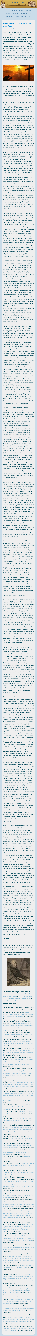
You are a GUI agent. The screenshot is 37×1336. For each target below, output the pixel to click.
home (7, 11)
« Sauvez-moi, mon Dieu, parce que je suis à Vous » (17, 1140)
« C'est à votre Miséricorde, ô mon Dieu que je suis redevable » (18, 1152)
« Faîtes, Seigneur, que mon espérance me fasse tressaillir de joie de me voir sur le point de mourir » (18, 1301)
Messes (21, 11)
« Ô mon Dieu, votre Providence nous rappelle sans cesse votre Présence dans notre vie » (18, 1053)
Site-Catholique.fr (18, 3)
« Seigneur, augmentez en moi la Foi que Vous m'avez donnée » (17, 1036)
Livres (17, 17)
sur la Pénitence (14, 29)
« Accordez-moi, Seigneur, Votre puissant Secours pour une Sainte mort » (18, 1329)
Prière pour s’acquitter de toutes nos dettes (17, 25)
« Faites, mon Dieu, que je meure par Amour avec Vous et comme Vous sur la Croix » (18, 1309)
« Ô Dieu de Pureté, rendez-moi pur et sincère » (18, 1119)
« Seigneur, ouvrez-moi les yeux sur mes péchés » (16, 1158)
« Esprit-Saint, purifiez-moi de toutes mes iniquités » (18, 1112)
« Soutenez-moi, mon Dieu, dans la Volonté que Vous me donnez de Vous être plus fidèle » (18, 1044)
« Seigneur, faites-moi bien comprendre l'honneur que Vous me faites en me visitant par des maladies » (18, 1175)
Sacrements (9, 17)
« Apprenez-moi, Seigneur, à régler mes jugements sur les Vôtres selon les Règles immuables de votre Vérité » (18, 1290)
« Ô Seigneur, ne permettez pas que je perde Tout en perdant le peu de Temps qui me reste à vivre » (18, 1195)
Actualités (14, 11)
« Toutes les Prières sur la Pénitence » (19, 1001)
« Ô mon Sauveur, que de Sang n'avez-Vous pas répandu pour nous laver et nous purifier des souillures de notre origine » (18, 1073)
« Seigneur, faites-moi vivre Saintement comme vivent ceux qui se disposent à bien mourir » (18, 1014)
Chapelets (15, 14)
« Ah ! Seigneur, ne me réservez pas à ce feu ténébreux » (18, 1266)
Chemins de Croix (25, 14)
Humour (23, 17)
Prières (8, 14)
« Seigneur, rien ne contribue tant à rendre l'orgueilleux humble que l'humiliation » (18, 1107)
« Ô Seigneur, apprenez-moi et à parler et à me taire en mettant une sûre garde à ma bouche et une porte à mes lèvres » (18, 1129)
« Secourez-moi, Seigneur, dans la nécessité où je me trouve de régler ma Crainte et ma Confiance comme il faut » (18, 1228)
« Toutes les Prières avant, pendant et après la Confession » (18, 997)
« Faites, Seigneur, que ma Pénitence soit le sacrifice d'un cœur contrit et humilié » (18, 1166)
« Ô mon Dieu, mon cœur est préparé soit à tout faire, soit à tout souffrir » (17, 1145)
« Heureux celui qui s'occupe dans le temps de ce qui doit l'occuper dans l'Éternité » (18, 1248)
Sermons (28, 11)
